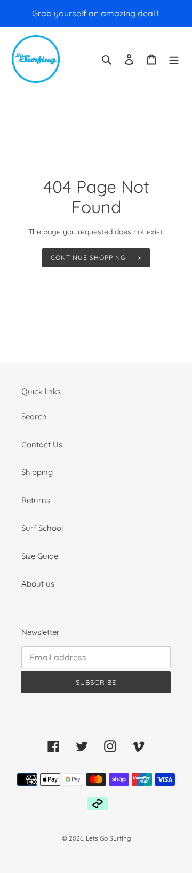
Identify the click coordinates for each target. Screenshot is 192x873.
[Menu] (174, 59)
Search (34, 416)
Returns (35, 500)
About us (37, 584)
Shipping (37, 472)
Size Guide (39, 556)
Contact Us (41, 444)
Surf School (42, 528)
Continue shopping (88, 257)
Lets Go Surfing (108, 838)
